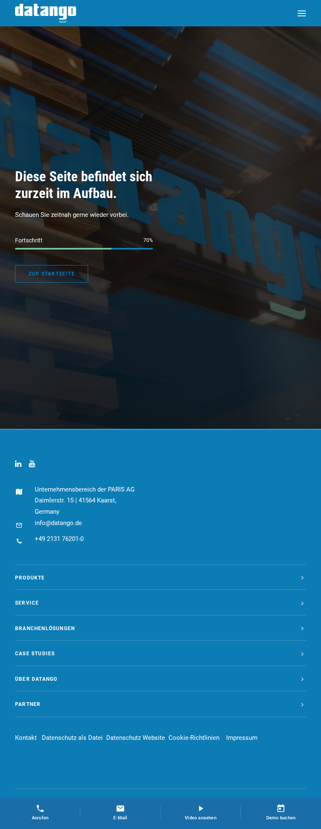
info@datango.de (58, 523)
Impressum (241, 737)
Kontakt (26, 737)
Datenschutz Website (135, 737)
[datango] (45, 13)
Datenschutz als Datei (72, 737)
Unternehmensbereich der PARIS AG (85, 489)
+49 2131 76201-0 (59, 539)
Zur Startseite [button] (51, 274)
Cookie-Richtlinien (193, 737)
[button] (302, 13)
